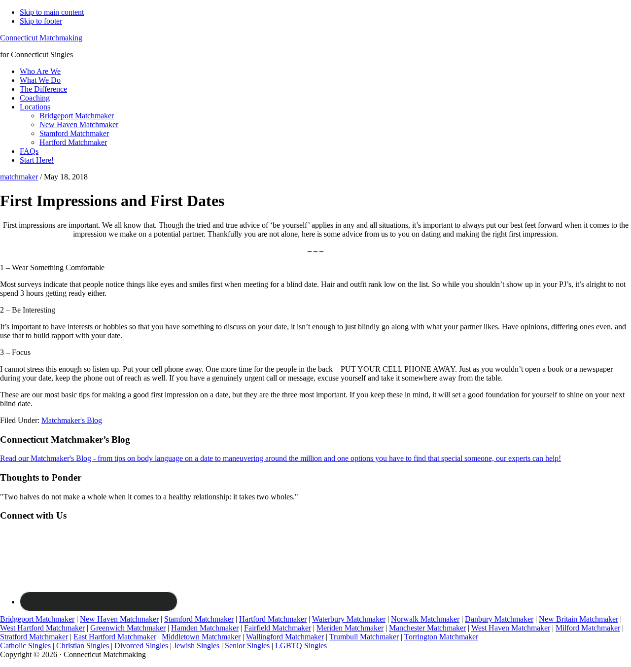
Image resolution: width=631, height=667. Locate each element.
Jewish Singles (196, 645)
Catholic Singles (25, 645)
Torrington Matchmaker (441, 636)
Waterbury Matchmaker (349, 619)
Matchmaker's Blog (71, 420)
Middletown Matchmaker (201, 636)
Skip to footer (41, 21)
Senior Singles (247, 645)
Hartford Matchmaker (273, 619)
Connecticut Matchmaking (41, 38)
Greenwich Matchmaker (128, 628)
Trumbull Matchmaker (364, 636)
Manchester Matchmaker (427, 628)
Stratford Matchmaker (34, 636)
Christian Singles (82, 645)
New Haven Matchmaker (119, 619)
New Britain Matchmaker (578, 619)
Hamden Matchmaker (205, 628)
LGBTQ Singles (301, 645)
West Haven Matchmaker (510, 628)
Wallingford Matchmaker (285, 636)
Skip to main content (52, 12)
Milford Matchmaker (588, 628)
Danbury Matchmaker (499, 619)
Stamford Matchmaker (199, 619)
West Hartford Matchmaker (42, 628)
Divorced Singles (141, 645)
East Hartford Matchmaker (114, 636)
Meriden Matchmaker (350, 628)
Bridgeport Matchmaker (37, 619)
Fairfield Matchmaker (277, 628)
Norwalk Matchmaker (425, 619)
